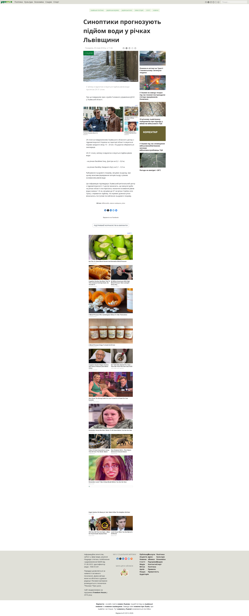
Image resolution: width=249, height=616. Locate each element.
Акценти (143, 557)
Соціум (48, 2)
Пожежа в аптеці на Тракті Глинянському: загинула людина (151, 70)
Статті (148, 10)
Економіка (39, 2)
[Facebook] (124, 48)
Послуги (151, 554)
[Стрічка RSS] (218, 2)
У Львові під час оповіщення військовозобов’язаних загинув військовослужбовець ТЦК (152, 147)
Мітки (142, 567)
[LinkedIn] (129, 48)
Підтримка (153, 562)
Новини (155, 10)
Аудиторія (144, 574)
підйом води (105, 203)
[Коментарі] (135, 48)
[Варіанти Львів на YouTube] (213, 2)
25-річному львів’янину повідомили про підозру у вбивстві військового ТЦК (151, 121)
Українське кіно (127, 10)
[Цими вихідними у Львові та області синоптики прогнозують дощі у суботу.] (153, 160)
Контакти (152, 564)
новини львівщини (115, 203)
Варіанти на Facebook (111, 217)
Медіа (142, 564)
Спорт (56, 2)
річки (123, 203)
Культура (28, 2)
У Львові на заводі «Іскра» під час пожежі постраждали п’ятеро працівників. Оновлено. (152, 96)
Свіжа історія (139, 10)
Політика (19, 2)
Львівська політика (97, 10)
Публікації (144, 554)
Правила (152, 569)
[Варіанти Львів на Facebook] (206, 2)
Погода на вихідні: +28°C (150, 170)
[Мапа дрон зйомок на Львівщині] (124, 572)
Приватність (153, 572)
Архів (142, 569)
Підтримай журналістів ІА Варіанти (111, 225)
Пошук (142, 572)
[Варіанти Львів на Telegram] (216, 2)
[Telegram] (132, 48)
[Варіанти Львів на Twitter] (208, 2)
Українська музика (112, 10)
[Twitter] (126, 48)
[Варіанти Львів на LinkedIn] (211, 2)
